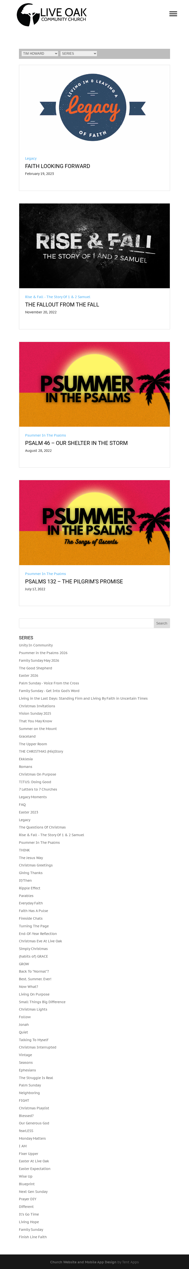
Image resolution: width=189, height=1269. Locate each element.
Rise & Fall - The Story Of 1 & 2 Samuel (57, 297)
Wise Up (25, 1176)
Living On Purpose (34, 994)
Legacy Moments (33, 797)
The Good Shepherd (35, 668)
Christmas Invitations (37, 706)
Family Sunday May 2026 (39, 660)
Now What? (28, 986)
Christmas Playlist (34, 1108)
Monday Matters (32, 1138)
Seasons (26, 1062)
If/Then (25, 880)
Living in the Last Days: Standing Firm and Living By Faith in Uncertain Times (83, 698)
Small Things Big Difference (42, 1002)
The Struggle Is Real (36, 1078)
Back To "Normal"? (34, 971)
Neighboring (29, 1093)
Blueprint (27, 1184)
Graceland (27, 736)
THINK (24, 850)
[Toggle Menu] (173, 13)
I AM (23, 1146)
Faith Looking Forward (57, 166)
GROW (24, 964)
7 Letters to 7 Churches (38, 789)
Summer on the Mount (38, 729)
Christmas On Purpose (37, 774)
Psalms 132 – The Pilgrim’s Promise (74, 581)
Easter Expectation (34, 1169)
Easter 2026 (28, 675)
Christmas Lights (33, 1009)
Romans (25, 766)
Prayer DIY (27, 1199)
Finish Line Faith (33, 1237)
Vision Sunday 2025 (35, 713)
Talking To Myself (33, 1040)
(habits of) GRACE (33, 956)
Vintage (25, 1055)
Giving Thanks (31, 873)
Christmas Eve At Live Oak (40, 941)
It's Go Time (29, 1214)
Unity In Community (36, 645)
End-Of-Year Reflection (38, 933)
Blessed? (26, 1116)
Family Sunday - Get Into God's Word (49, 691)
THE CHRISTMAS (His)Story (41, 751)
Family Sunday (31, 1229)
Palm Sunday (30, 1085)
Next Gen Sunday (33, 1191)
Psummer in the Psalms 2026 (43, 653)
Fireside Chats (31, 918)
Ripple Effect (29, 888)
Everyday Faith (31, 903)
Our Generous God (34, 1123)
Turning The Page (34, 926)
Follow (25, 1017)
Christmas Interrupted (37, 1047)
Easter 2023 (28, 812)
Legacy (30, 158)
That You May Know (35, 721)
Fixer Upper (28, 1153)
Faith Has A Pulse (33, 911)
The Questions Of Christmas (42, 827)
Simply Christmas (33, 949)
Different (26, 1206)
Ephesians (27, 1070)
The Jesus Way (31, 858)
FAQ (22, 804)
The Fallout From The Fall (62, 305)
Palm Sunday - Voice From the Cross (49, 683)
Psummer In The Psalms (45, 435)
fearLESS (26, 1131)
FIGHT (24, 1100)
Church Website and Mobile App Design (83, 1262)
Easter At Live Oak (34, 1161)
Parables (26, 896)
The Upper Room (33, 744)
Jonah (24, 1024)
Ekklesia (26, 759)
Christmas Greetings (36, 865)
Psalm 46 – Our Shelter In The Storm (76, 443)
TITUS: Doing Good (35, 782)
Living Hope (29, 1222)
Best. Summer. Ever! (35, 979)
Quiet (23, 1032)
